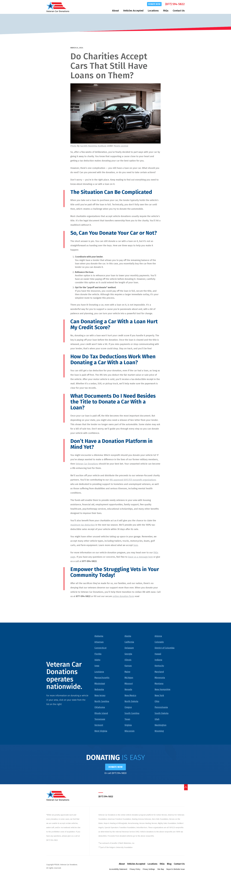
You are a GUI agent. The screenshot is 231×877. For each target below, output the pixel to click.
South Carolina (132, 713)
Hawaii (158, 654)
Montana (159, 683)
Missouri (129, 683)
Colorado (159, 642)
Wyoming (159, 731)
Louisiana (99, 671)
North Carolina (101, 701)
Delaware (129, 648)
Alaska (128, 636)
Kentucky (159, 665)
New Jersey (99, 695)
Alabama (98, 636)
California (129, 642)
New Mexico (130, 695)
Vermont (98, 725)
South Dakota (161, 713)
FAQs (165, 10)
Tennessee (99, 719)
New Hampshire (162, 689)
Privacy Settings (149, 869)
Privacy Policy (135, 869)
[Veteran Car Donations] (57, 7)
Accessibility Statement (118, 869)
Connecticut (100, 648)
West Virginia (100, 731)
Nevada (128, 689)
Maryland (159, 671)
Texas (127, 719)
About (115, 10)
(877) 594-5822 (175, 4)
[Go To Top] (186, 787)
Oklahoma (99, 707)
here (135, 545)
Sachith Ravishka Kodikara (93, 146)
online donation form (123, 596)
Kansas (128, 665)
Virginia (128, 725)
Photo (73, 146)
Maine (127, 671)
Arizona (158, 636)
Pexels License (121, 146)
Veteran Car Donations (87, 463)
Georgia (128, 654)
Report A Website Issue (175, 869)
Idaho (97, 659)
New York (159, 695)
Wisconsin (130, 731)
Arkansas (99, 642)
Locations (153, 10)
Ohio (157, 701)
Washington (160, 725)
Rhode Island (101, 713)
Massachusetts (101, 677)
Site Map (160, 869)
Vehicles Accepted (133, 10)
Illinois (128, 659)
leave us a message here (140, 557)
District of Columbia (164, 648)
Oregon (128, 707)
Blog (169, 864)
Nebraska (99, 689)
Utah (157, 719)
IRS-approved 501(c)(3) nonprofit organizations (132, 479)
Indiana (158, 659)
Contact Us (179, 10)
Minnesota (160, 677)
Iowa (96, 665)
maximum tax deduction (82, 525)
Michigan (129, 677)
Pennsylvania (161, 707)
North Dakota (131, 701)
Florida (97, 654)
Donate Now (154, 4)
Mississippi (99, 683)
